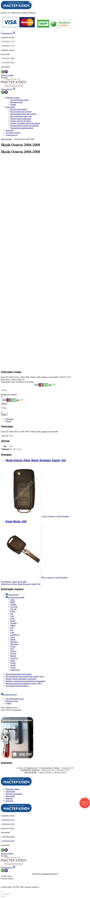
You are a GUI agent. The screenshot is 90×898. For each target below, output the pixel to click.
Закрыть (82, 3)
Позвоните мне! (69, 451)
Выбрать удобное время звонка (70, 463)
